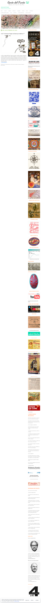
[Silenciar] (37, 311)
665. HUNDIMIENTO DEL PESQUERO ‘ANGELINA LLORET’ (33, 427)
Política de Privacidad (21, 12)
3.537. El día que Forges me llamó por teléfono (12, 33)
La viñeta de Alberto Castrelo (5, 12)
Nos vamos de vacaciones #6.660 (32, 490)
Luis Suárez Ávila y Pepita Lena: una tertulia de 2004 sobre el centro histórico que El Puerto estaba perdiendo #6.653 (33, 511)
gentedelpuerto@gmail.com (31, 558)
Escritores (13, 64)
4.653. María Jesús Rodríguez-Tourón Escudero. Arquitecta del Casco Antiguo (34, 434)
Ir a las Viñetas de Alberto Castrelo (34, 330)
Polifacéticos (22, 64)
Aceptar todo (27, 600)
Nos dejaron (16, 64)
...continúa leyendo (4, 62)
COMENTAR (35, 424)
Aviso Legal (15, 12)
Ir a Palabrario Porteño (31, 465)
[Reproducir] (29, 311)
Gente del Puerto (5, 7)
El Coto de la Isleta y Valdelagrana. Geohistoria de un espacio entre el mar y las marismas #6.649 (34, 524)
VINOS (11, 12)
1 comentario (3, 65)
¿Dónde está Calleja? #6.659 (31, 492)
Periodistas (19, 64)
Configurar (37, 600)
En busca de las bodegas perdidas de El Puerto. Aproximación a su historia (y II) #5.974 (34, 422)
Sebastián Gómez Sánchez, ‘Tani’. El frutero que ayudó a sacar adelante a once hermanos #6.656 (34, 456)
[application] (34, 309)
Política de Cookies (28, 12)
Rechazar (32, 600)
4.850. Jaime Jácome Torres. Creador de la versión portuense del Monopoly (33, 450)
